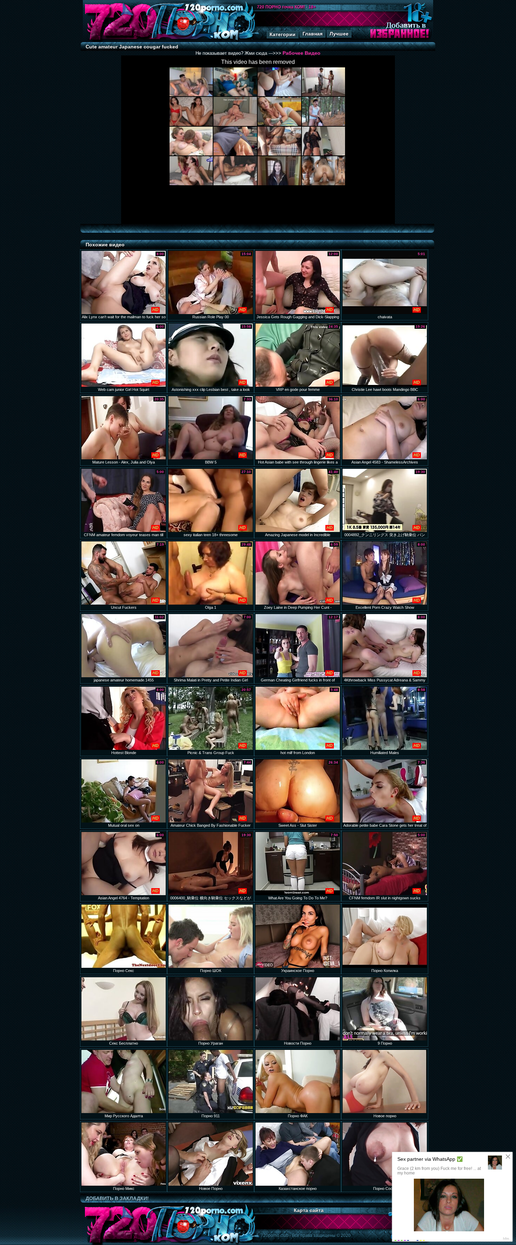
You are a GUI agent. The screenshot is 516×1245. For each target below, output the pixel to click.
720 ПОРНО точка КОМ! (281, 7)
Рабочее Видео (301, 53)
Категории (283, 34)
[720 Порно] (121, 40)
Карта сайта (309, 1210)
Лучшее (339, 33)
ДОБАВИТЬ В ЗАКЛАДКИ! (117, 1198)
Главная (313, 33)
